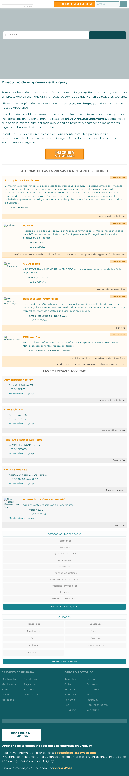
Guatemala (93, 689)
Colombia (93, 684)
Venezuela (93, 710)
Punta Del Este (95, 645)
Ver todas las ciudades (64, 661)
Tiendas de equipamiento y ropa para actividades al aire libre (90, 364)
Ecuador (69, 689)
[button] (123, 4)
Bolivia (91, 679)
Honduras (70, 694)
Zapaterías (64, 566)
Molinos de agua (115, 490)
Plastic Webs (62, 768)
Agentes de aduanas (64, 553)
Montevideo (16, 393)
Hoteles (120, 327)
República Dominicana (98, 704)
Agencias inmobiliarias (112, 216)
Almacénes (54, 254)
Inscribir (64, 153)
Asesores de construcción (110, 289)
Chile (67, 684)
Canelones (95, 623)
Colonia (33, 645)
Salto (33, 638)
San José (96, 638)
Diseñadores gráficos (65, 572)
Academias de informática (110, 358)
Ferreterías (118, 460)
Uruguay (70, 710)
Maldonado (33, 631)
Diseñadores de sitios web (28, 254)
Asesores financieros (113, 430)
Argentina (70, 679)
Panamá (69, 699)
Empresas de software (64, 598)
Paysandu (95, 631)
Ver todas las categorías (64, 606)
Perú (67, 704)
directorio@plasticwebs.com (75, 752)
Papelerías (71, 254)
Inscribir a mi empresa (76, 4)
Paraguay (92, 699)
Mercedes (33, 652)
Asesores (64, 547)
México (91, 694)
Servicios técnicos (80, 358)
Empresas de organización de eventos (103, 254)
